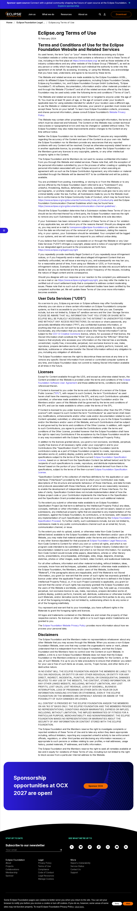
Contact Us (76, 869)
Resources (66, 14)
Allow (128, 904)
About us (82, 14)
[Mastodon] (89, 847)
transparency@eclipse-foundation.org (89, 227)
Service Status (77, 866)
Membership (12, 872)
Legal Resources (46, 875)
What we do (48, 14)
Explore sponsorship (68, 6)
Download (121, 14)
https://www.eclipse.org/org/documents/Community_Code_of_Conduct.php (75, 200)
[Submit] (61, 849)
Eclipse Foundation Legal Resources (108, 540)
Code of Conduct (46, 872)
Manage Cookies (46, 879)
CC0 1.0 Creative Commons (66, 333)
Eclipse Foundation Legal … (31, 22)
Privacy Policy (45, 863)
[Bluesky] (80, 847)
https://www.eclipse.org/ (85, 60)
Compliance (43, 869)
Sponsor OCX (96, 786)
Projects (10, 866)
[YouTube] (116, 847)
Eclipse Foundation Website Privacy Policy (64, 625)
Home (9, 22)
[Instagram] (107, 847)
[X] (71, 847)
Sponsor (10, 875)
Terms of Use (44, 866)
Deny (117, 904)
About (8, 863)
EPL (57, 393)
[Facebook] (98, 847)
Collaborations (12, 869)
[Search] (100, 14)
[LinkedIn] (125, 847)
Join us (31, 14)
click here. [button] (79, 907)
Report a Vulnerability (80, 863)
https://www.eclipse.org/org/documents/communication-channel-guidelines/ (76, 206)
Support (74, 872)
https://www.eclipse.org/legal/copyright (58, 250)
